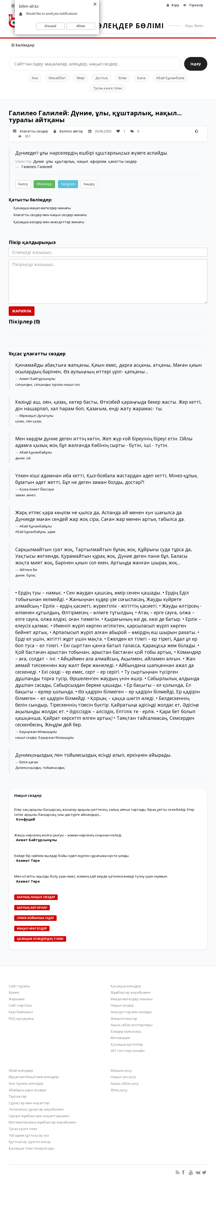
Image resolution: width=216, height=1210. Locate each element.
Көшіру (89, 184)
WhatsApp (44, 184)
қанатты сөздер (122, 161)
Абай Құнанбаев (170, 77)
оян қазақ (34, 421)
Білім (122, 77)
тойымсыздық (54, 767)
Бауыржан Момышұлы (38, 731)
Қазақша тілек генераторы (32, 1148)
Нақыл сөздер (122, 1005)
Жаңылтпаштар (124, 1018)
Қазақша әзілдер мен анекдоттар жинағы (48, 222)
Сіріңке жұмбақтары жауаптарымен (39, 1115)
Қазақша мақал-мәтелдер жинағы (42, 208)
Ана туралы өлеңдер (26, 1083)
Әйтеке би (28, 569)
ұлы (49, 161)
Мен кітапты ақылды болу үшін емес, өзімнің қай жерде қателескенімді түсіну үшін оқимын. (91, 876)
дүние (20, 458)
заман (20, 495)
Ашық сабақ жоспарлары (132, 1024)
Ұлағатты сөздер (34, 131)
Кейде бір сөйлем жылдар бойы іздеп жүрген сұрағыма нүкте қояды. (71, 855)
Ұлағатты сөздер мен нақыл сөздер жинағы (50, 214)
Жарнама (16, 999)
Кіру (175, 5)
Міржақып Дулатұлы (36, 415)
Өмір (81, 77)
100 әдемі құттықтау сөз (29, 1135)
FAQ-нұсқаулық (21, 1018)
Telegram (68, 184)
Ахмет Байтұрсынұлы (37, 378)
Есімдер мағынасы (126, 1031)
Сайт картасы (20, 1005)
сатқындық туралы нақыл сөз (57, 384)
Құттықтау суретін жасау (30, 1141)
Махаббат (57, 77)
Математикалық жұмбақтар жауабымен (42, 1122)
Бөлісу (23, 184)
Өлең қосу (119, 1090)
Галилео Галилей (36, 166)
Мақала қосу (121, 1070)
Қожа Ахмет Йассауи (36, 489)
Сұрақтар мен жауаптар (29, 1103)
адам (51, 532)
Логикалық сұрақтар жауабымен (36, 1109)
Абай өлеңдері (21, 1070)
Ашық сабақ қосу (125, 1083)
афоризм (98, 161)
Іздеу (195, 63)
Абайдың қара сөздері (27, 1090)
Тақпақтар (18, 1096)
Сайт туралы (19, 986)
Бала (141, 77)
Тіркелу (196, 5)
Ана (35, 77)
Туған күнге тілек (108, 88)
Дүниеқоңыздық (28, 767)
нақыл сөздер (26, 737)
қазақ (19, 421)
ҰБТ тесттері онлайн (128, 1050)
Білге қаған (28, 762)
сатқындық (23, 384)
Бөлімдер (24, 44)
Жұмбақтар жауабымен (130, 992)
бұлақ (31, 575)
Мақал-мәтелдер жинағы (132, 999)
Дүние (38, 161)
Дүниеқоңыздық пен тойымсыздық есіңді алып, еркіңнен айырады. (93, 755)
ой (28, 458)
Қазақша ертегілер (127, 1044)
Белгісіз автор (71, 131)
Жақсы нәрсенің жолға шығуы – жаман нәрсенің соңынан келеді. (68, 835)
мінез (31, 495)
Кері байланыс (21, 1011)
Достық (101, 77)
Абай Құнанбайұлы (35, 452)
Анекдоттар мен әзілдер (131, 1011)
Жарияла (21, 310)
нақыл (82, 161)
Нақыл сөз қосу (123, 1076)
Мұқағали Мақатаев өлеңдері (34, 1076)
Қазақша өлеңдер (126, 986)
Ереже (14, 992)
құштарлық (65, 161)
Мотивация (120, 1037)
